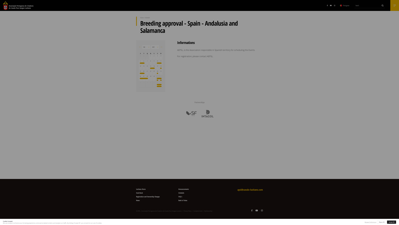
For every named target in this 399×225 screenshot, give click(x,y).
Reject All (381, 222)
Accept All (391, 222)
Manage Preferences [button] (370, 222)
